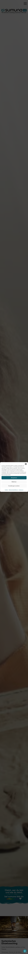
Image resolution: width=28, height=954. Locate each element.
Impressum (21, 489)
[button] (26, 464)
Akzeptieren (14, 477)
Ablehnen (14, 481)
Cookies (6, 489)
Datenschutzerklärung (13, 489)
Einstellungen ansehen (14, 485)
